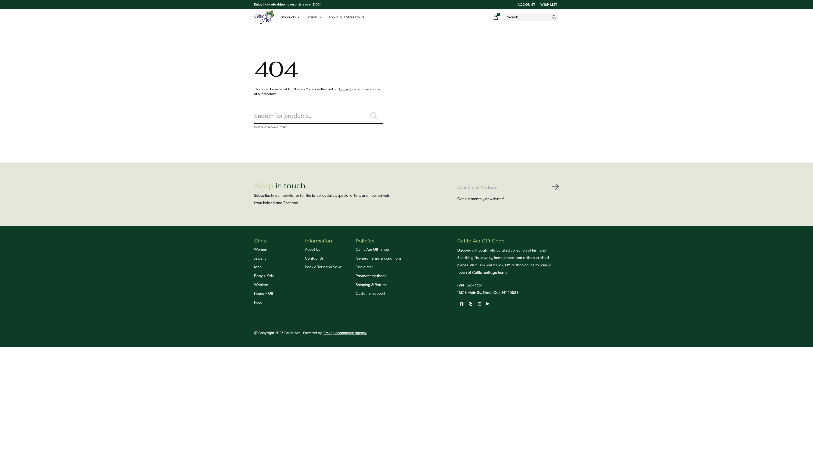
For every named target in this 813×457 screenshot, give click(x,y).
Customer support (370, 293)
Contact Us (314, 258)
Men (258, 267)
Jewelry (260, 258)
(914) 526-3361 (469, 285)
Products (289, 17)
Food (258, 302)
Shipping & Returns (371, 285)
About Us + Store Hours (346, 17)
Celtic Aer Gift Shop (372, 249)
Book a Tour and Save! (323, 267)
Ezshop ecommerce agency (345, 332)
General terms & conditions (378, 258)
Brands (312, 17)
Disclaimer (364, 267)
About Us (312, 249)
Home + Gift (264, 293)
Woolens (261, 285)
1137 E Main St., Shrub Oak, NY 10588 (488, 292)
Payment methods (371, 276)
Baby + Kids (264, 276)
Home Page (347, 89)
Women (260, 249)
